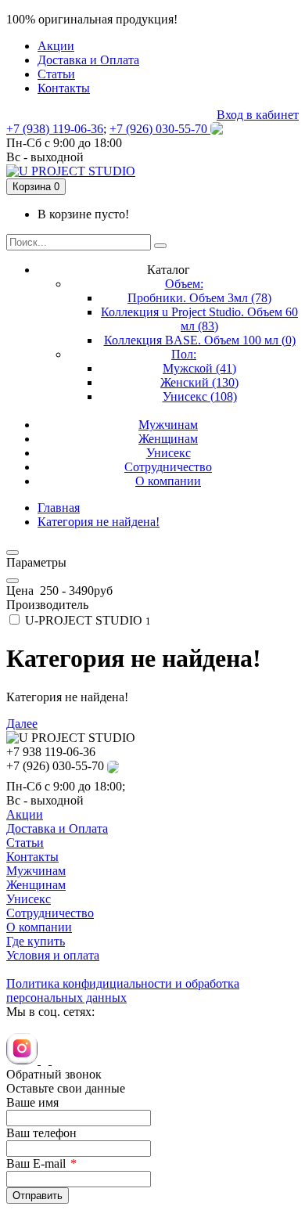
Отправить (38, 1195)
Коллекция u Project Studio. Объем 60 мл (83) (199, 319)
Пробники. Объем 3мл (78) (199, 297)
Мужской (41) (199, 368)
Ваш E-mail (36, 1163)
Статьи (25, 842)
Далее (22, 723)
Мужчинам (36, 870)
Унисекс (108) (200, 396)
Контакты (32, 856)
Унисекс (28, 899)
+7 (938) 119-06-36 (54, 128)
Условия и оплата (52, 955)
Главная (59, 507)
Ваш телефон (41, 1133)
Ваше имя (32, 1102)
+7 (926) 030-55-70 (159, 128)
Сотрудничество (50, 913)
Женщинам (36, 884)
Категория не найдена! (99, 521)
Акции (24, 814)
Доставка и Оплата (57, 828)
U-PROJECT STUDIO (86, 620)
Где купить (35, 941)
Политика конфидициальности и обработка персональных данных (122, 990)
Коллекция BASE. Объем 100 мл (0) (200, 340)
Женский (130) (199, 382)
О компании (39, 927)
